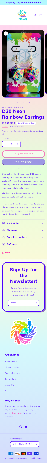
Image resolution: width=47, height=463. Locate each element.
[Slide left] (18, 102)
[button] (5, 15)
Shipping (5, 127)
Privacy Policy (11, 379)
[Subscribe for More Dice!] (36, 303)
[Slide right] (29, 102)
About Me (9, 385)
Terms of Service (12, 373)
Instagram (17, 413)
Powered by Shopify (35, 458)
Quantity (5, 139)
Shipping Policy (12, 367)
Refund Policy (11, 362)
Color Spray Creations (19, 458)
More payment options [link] (23, 168)
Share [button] (7, 253)
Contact (8, 391)
